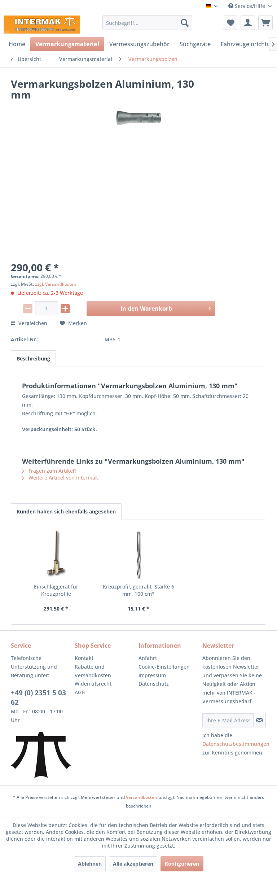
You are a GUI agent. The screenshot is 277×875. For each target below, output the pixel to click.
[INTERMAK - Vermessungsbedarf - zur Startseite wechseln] (42, 25)
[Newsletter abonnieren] (259, 720)
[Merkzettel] (230, 23)
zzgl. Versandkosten (55, 284)
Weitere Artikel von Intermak (62, 477)
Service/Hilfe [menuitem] (250, 6)
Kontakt (84, 658)
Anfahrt (147, 658)
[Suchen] (184, 23)
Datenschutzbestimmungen (235, 743)
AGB (80, 692)
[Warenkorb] (265, 23)
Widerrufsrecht (93, 683)
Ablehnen (90, 863)
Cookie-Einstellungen (164, 666)
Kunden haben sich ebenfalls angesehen (66, 511)
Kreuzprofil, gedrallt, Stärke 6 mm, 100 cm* (138, 590)
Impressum (152, 675)
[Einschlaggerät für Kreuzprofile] (56, 554)
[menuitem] (147, 23)
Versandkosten (141, 797)
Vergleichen (32, 323)
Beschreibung (33, 358)
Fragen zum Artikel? (51, 470)
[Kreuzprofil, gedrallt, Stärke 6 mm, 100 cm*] (139, 554)
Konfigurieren (182, 863)
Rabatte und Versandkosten (93, 671)
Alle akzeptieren (133, 863)
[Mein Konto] (248, 23)
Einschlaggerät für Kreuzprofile (56, 590)
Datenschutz (153, 683)
